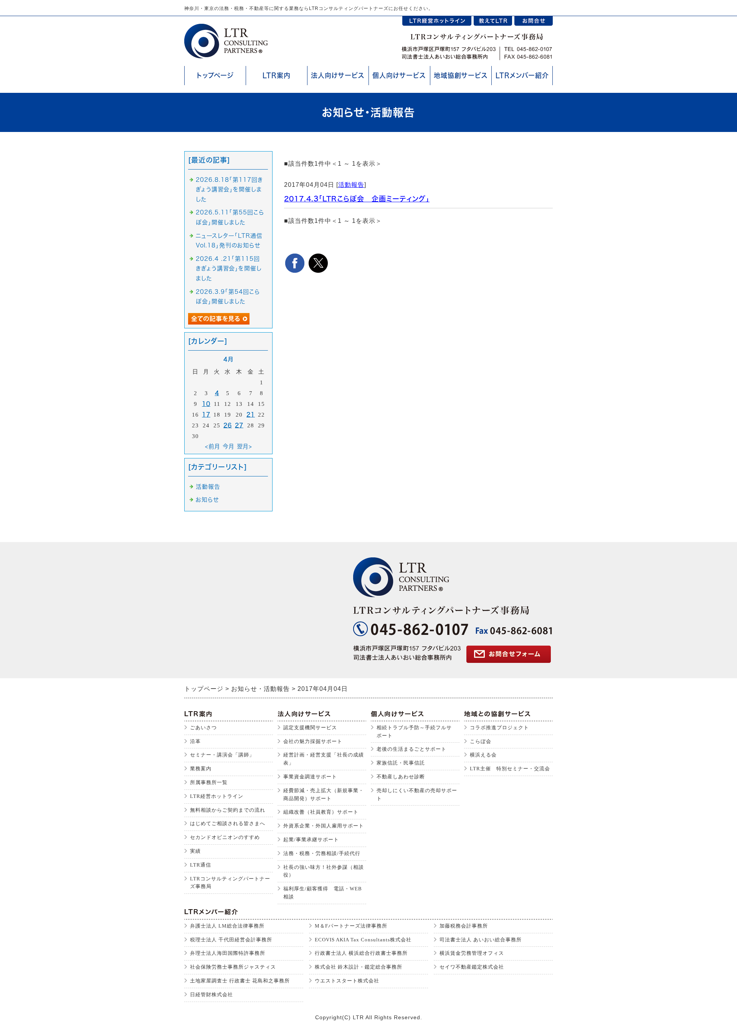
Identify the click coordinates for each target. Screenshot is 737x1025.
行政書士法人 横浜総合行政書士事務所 (361, 953)
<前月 (212, 446)
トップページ (215, 75)
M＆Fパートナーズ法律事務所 (351, 926)
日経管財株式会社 (211, 994)
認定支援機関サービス (310, 727)
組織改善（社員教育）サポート (321, 812)
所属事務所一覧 (209, 782)
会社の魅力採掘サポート (312, 741)
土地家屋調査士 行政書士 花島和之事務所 (240, 981)
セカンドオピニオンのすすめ (225, 837)
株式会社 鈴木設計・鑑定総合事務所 (358, 967)
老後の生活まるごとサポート (411, 749)
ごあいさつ (203, 727)
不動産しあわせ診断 (401, 776)
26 (227, 425)
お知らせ (207, 500)
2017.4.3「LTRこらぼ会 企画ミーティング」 (357, 198)
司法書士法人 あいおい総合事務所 (481, 940)
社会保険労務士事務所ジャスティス (233, 967)
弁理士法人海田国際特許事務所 (227, 953)
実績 (195, 851)
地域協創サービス (461, 75)
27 (239, 425)
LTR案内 (277, 75)
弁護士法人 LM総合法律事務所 (227, 926)
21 (250, 414)
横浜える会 (483, 755)
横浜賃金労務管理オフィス (472, 953)
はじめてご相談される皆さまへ (227, 823)
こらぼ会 (480, 741)
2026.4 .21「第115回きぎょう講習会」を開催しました (229, 268)
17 (206, 414)
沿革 (195, 741)
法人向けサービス (338, 75)
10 (206, 404)
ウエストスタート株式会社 (347, 981)
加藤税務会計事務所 (464, 926)
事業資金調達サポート (310, 776)
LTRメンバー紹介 (522, 75)
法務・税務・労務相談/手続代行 (321, 853)
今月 (229, 446)
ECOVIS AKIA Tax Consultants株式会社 (363, 940)
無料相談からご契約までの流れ (227, 810)
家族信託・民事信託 (401, 763)
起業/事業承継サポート (311, 839)
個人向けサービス (399, 75)
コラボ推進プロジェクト (499, 727)
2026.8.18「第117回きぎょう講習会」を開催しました (229, 189)
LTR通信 (200, 865)
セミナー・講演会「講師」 (222, 755)
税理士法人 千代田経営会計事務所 (231, 940)
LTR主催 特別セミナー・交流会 (510, 768)
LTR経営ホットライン (216, 796)
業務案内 (201, 768)
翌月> (244, 446)
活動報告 (351, 184)
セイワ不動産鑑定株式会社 (472, 967)
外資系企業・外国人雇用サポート (323, 826)
